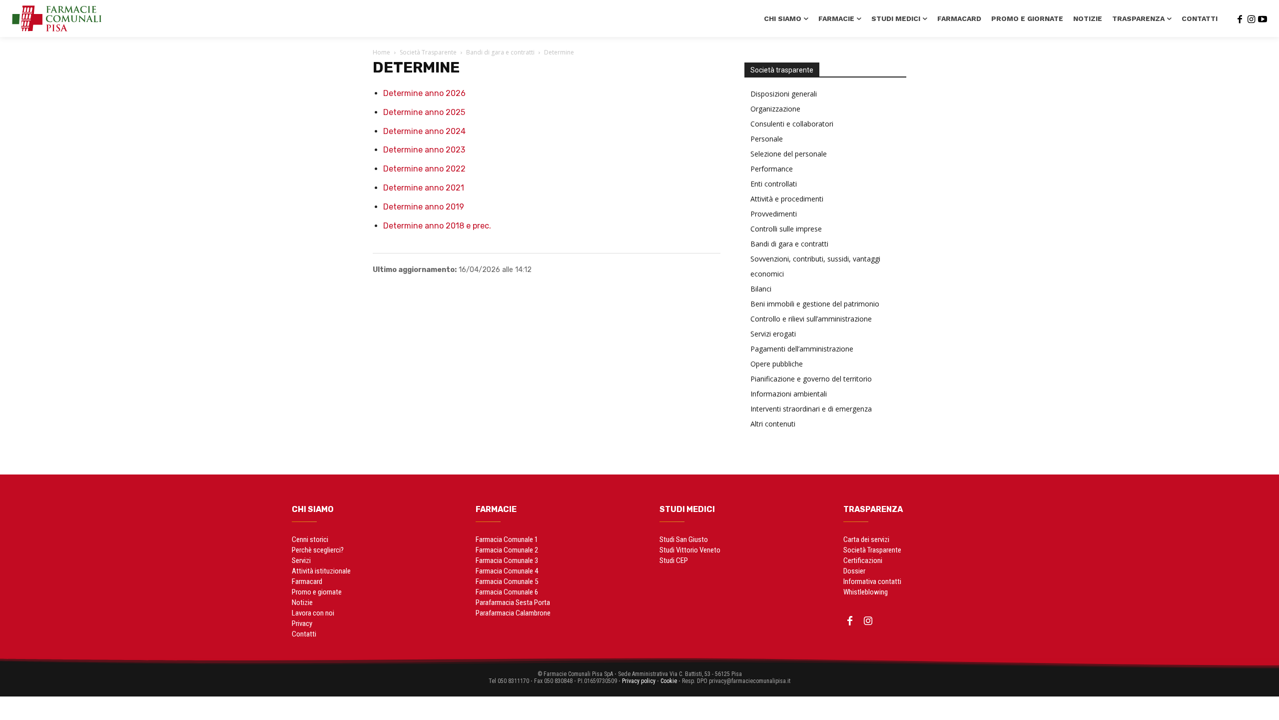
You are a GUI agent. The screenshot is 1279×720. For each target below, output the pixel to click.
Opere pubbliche (776, 363)
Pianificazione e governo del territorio (811, 379)
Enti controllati (773, 183)
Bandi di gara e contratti (500, 52)
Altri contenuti (772, 423)
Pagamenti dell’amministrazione (801, 349)
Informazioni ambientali (788, 393)
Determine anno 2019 (423, 207)
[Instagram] (1251, 18)
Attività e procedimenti (786, 199)
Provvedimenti (773, 213)
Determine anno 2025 (424, 112)
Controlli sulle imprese (786, 229)
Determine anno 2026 (424, 93)
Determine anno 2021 (423, 187)
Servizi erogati (773, 333)
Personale (766, 139)
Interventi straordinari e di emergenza (811, 409)
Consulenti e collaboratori (791, 123)
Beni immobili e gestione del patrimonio (814, 303)
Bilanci (760, 289)
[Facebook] (1239, 18)
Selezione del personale (788, 153)
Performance (771, 169)
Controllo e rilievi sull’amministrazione (811, 319)
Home (381, 52)
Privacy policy (638, 681)
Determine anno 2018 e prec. (437, 225)
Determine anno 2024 (424, 131)
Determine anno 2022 (424, 169)
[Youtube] (1262, 18)
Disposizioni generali (783, 93)
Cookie (668, 681)
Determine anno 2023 (424, 149)
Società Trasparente (428, 52)
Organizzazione (775, 109)
